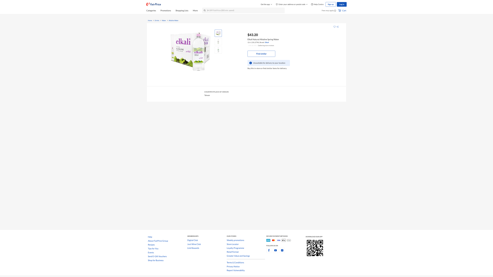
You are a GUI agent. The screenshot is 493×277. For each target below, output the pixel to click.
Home (150, 20)
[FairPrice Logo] (153, 4)
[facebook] (268, 252)
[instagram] (282, 252)
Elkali (267, 42)
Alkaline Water (173, 20)
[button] (335, 11)
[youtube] (275, 252)
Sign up (331, 4)
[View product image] (218, 33)
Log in (341, 4)
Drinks (157, 20)
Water (164, 20)
